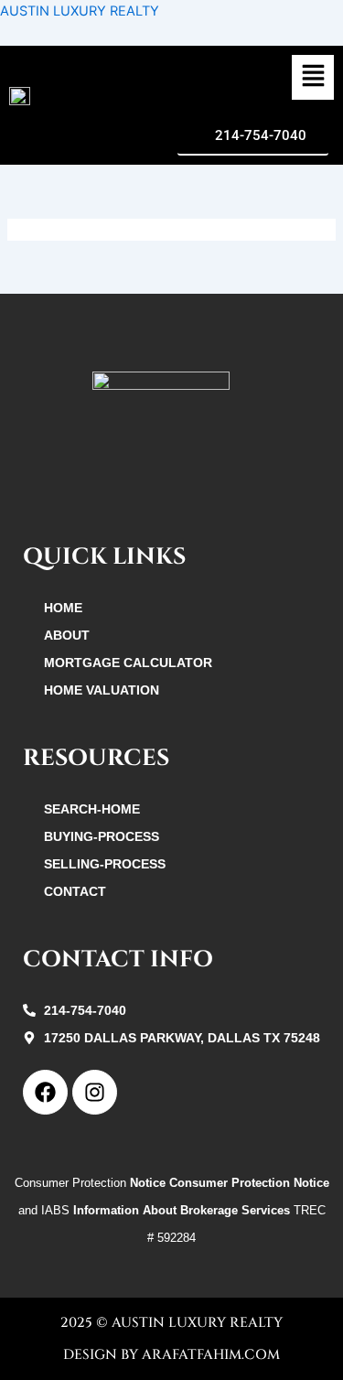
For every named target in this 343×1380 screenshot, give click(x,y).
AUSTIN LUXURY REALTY (79, 11)
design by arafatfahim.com (171, 1354)
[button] (313, 78)
